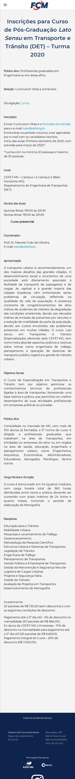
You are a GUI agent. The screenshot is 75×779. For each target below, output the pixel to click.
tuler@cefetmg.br (34, 128)
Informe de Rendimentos (37, 718)
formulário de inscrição (57, 124)
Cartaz (25, 103)
